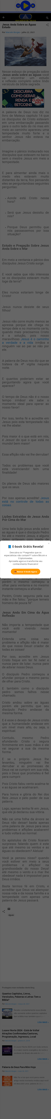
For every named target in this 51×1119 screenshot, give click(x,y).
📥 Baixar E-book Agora (25, 571)
